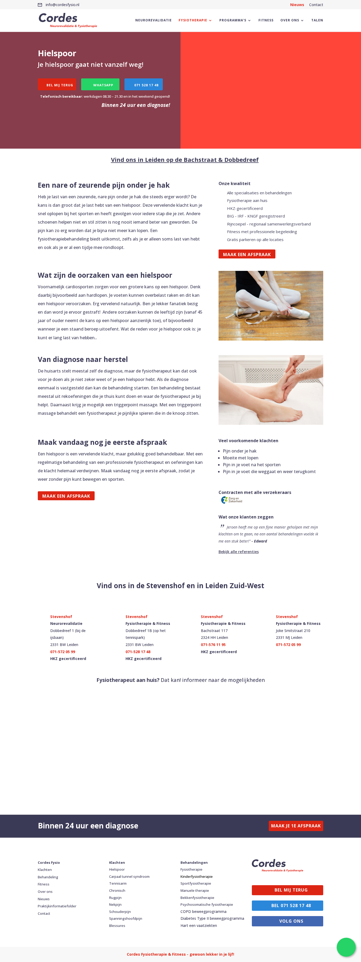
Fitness (266, 20)
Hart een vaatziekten (199, 925)
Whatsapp (103, 85)
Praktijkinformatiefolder (57, 906)
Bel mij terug (60, 85)
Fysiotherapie (193, 20)
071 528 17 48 (146, 85)
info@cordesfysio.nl (62, 4)
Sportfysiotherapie (196, 883)
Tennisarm (118, 883)
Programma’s (232, 20)
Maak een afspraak (247, 254)
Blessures (117, 925)
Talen (317, 20)
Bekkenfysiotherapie (197, 897)
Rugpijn (115, 897)
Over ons (289, 20)
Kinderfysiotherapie (197, 876)
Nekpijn (115, 904)
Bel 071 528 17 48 (291, 905)
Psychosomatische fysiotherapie (207, 904)
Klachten (45, 869)
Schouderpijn (120, 911)
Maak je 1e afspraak (296, 826)
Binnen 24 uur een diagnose (88, 825)
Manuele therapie (195, 890)
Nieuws (297, 4)
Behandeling (48, 877)
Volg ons (291, 921)
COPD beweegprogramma (203, 911)
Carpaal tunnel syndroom (129, 876)
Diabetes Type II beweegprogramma (212, 918)
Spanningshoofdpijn (125, 918)
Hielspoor (117, 869)
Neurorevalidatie (153, 20)
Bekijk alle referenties (239, 551)
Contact (316, 4)
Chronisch (117, 890)
